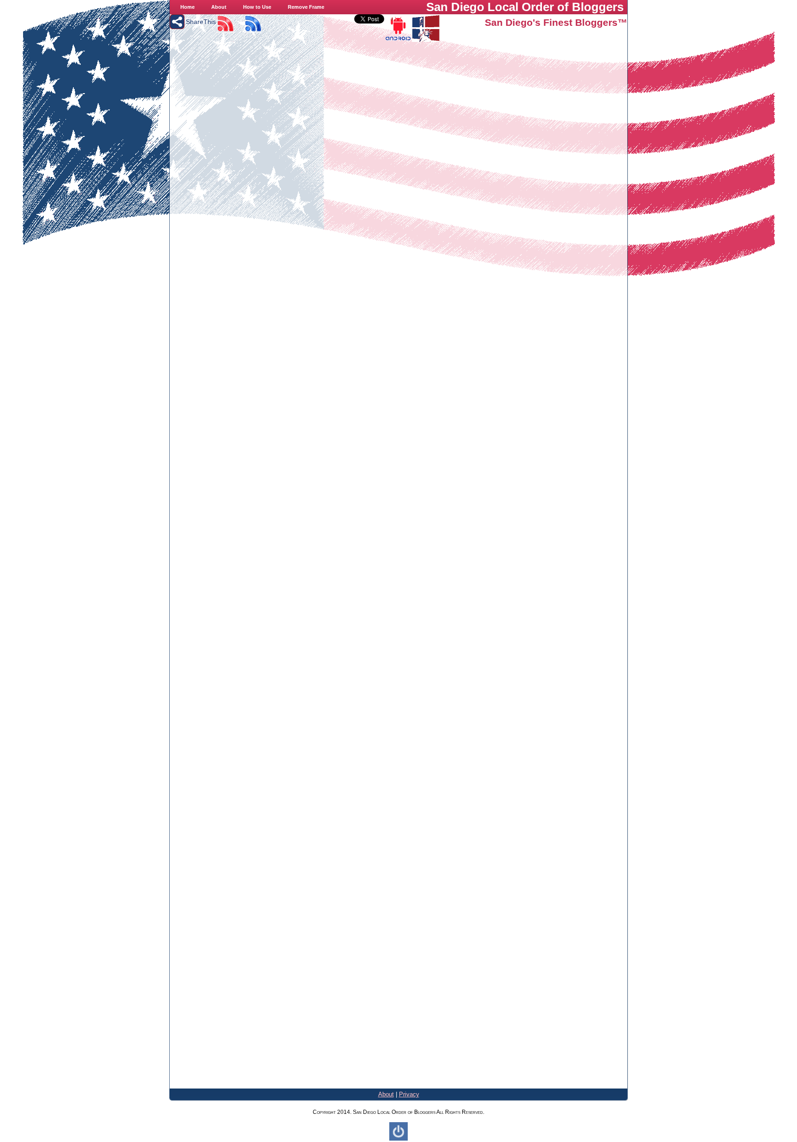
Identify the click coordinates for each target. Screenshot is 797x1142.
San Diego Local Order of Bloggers (525, 7)
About (386, 1094)
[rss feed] (225, 30)
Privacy (409, 1094)
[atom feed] (253, 30)
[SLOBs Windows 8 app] (426, 39)
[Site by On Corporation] (398, 1139)
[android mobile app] (398, 39)
